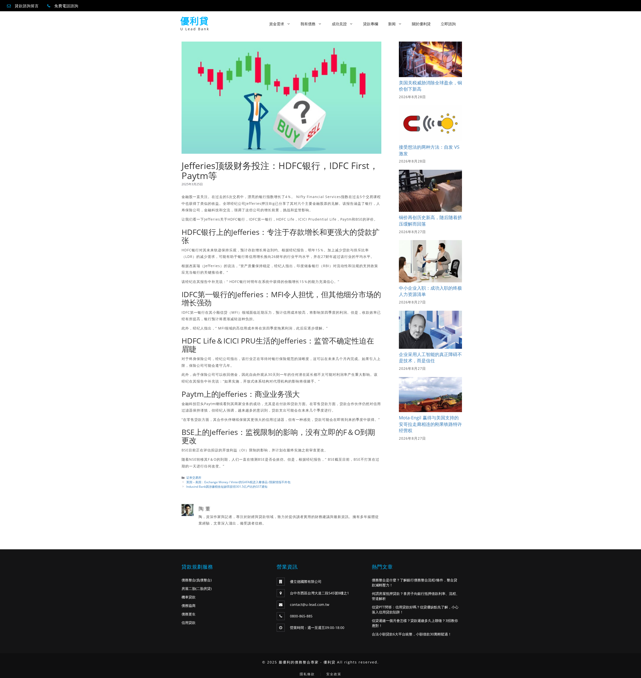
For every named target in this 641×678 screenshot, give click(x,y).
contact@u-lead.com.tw (309, 604)
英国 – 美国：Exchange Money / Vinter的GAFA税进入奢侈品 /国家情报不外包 (238, 482)
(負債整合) (204, 580)
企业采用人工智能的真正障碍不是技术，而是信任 (430, 357)
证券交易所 (193, 477)
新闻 (392, 23)
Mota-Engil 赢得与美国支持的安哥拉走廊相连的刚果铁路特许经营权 (430, 424)
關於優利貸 (421, 23)
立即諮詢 (448, 23)
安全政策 (333, 674)
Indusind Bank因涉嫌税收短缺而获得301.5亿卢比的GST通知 (226, 486)
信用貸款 (189, 622)
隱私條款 (307, 674)
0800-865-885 (301, 616)
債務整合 (189, 580)
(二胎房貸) (204, 588)
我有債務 (307, 23)
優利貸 (194, 21)
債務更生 (189, 614)
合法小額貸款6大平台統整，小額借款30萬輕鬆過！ (411, 634)
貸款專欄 (370, 23)
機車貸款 (189, 597)
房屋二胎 (189, 588)
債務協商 (189, 605)
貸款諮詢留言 (27, 5)
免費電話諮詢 (66, 5)
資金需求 (276, 23)
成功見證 (339, 23)
